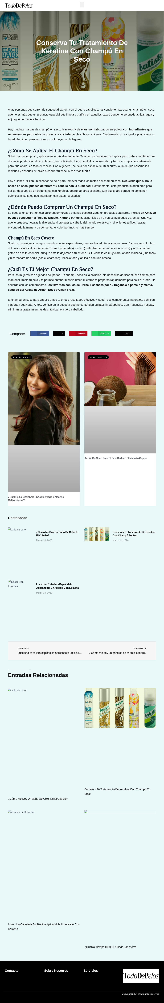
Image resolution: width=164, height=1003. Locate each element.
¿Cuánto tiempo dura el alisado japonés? (110, 947)
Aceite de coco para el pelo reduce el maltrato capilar (115, 458)
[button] (82, 4)
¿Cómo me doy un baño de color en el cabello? (38, 798)
